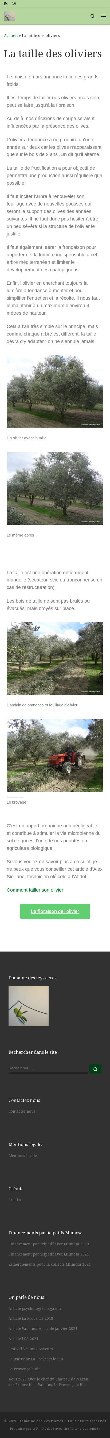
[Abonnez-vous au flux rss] (5, 4)
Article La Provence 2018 (31, 1318)
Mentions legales (23, 1156)
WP (35, 1429)
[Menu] (103, 16)
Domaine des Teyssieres (40, 1421)
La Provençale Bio (25, 1369)
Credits (15, 1200)
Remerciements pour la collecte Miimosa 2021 (50, 1264)
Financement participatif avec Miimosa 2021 (49, 1254)
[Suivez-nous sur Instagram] (13, 4)
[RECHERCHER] (48, 1068)
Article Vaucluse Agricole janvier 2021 (43, 1328)
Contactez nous (22, 1111)
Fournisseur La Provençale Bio (36, 1359)
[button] (55, 911)
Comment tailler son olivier (35, 890)
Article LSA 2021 (23, 1339)
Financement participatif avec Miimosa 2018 (49, 1244)
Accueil (11, 35)
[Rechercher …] (95, 1069)
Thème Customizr (85, 1429)
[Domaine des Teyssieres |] (9, 15)
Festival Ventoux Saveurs (31, 1349)
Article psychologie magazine (35, 1308)
